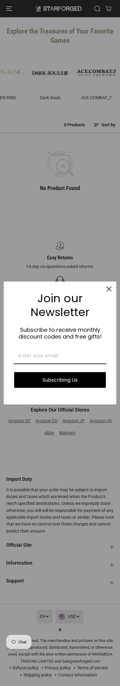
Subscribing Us (60, 380)
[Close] (109, 289)
